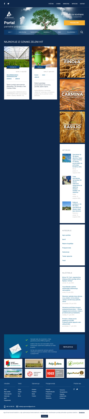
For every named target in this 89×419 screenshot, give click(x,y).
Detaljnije (82, 412)
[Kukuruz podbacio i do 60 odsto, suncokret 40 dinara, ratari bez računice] (66, 206)
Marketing (66, 4)
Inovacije (40, 67)
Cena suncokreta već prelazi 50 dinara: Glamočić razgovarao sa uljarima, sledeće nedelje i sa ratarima (77, 184)
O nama (58, 4)
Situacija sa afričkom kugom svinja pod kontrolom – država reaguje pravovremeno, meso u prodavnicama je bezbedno (72, 310)
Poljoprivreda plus (50, 391)
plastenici (9, 78)
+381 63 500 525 (10, 406)
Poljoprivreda (71, 32)
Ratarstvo (75, 213)
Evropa (19, 391)
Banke (33, 394)
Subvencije (47, 32)
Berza (74, 169)
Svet (19, 394)
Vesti (9, 32)
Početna (51, 4)
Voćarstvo (62, 390)
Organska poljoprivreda (63, 395)
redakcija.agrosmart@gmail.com (27, 406)
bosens (36, 74)
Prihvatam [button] (44, 416)
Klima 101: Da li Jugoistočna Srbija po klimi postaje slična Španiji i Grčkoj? (71, 279)
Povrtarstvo (13, 67)
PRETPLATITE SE (68, 347)
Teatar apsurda (34, 32)
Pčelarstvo (62, 398)
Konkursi (34, 389)
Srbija (74, 194)
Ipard (59, 32)
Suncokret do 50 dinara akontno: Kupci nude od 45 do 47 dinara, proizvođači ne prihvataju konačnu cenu (77, 161)
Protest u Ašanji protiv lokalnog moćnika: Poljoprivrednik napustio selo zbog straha (71, 321)
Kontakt (82, 4)
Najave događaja (67, 243)
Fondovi (34, 396)
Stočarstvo (48, 398)
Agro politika (22, 32)
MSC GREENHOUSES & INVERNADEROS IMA (12, 75)
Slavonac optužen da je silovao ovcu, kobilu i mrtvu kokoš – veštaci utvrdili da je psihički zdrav (72, 298)
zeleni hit (17, 78)
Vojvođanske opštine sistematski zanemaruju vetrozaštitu (70, 288)
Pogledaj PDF (74, 23)
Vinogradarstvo (63, 392)
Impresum (74, 4)
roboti (43, 74)
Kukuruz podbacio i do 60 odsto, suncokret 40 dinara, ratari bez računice (77, 206)
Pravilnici (34, 391)
